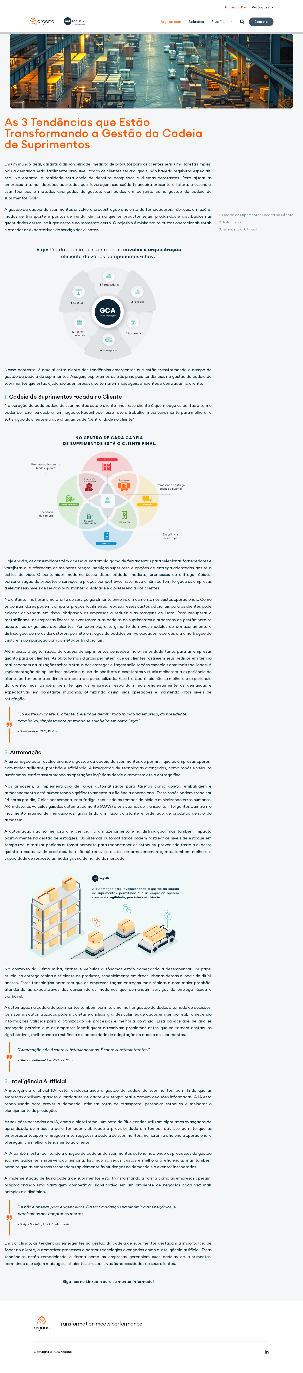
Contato (261, 22)
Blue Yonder (222, 22)
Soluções (196, 22)
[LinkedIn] (266, 1351)
